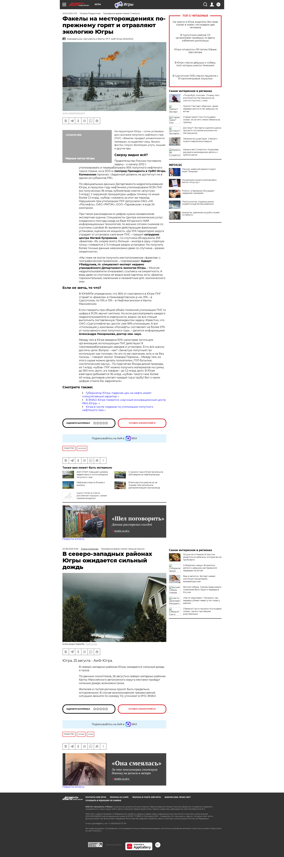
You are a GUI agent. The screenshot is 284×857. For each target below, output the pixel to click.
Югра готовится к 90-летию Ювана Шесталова (195, 51)
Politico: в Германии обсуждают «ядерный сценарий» (198, 192)
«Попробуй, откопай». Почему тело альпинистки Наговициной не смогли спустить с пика (201, 98)
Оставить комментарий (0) (142, 709)
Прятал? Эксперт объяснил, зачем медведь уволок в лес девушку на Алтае (200, 109)
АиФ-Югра (91, 644)
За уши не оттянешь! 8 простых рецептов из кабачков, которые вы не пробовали (202, 557)
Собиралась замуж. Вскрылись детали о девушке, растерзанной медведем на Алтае (200, 568)
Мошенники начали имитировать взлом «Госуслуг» (199, 181)
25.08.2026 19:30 (70, 549)
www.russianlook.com (73, 113)
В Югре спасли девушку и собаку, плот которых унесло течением (195, 64)
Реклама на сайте (119, 797)
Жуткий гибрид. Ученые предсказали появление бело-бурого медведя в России (202, 589)
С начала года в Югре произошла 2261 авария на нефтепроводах (146, 473)
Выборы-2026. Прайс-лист (178, 797)
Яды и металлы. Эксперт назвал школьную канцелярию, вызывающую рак (199, 579)
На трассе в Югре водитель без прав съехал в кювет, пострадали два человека (195, 25)
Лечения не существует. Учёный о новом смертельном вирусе (200, 140)
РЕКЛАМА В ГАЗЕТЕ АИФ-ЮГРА (146, 797)
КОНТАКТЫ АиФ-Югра (95, 797)
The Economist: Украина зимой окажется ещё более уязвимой (198, 203)
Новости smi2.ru (73, 539)
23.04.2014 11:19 (69, 13)
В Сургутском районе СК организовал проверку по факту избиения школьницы (195, 38)
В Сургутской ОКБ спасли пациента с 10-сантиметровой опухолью (195, 77)
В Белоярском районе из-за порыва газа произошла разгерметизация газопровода (144, 485)
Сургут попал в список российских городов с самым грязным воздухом (92, 495)
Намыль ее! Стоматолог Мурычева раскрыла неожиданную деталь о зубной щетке (200, 152)
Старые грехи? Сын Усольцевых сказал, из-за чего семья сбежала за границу (201, 119)
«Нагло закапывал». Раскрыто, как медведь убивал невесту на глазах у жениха (201, 600)
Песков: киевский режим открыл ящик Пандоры (199, 170)
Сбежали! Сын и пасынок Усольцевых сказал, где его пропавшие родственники (202, 611)
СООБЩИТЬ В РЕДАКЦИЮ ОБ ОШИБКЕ (103, 800)
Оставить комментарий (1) (142, 423)
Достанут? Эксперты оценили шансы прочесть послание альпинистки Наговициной (202, 130)
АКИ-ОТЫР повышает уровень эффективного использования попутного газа (92, 474)
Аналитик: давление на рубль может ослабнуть (201, 213)
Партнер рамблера (114, 845)
